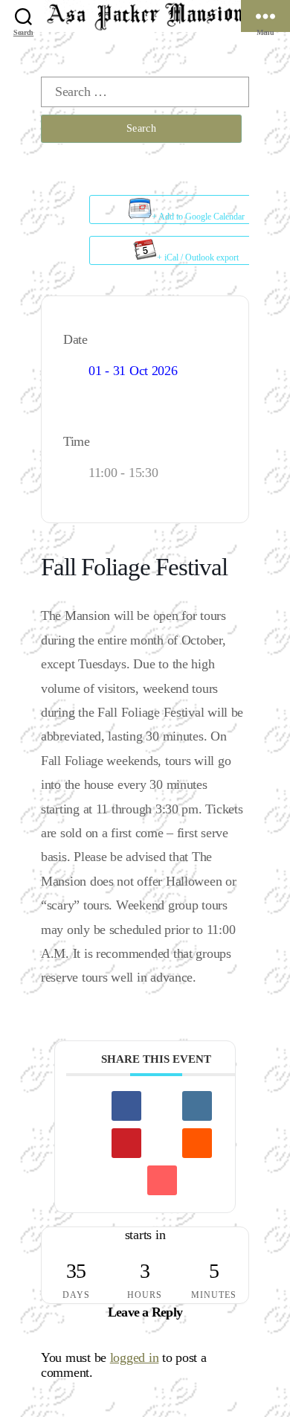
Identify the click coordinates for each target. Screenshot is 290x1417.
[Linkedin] (197, 1106)
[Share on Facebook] (126, 1106)
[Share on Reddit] (197, 1143)
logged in (134, 1357)
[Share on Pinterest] (126, 1143)
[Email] (162, 1180)
